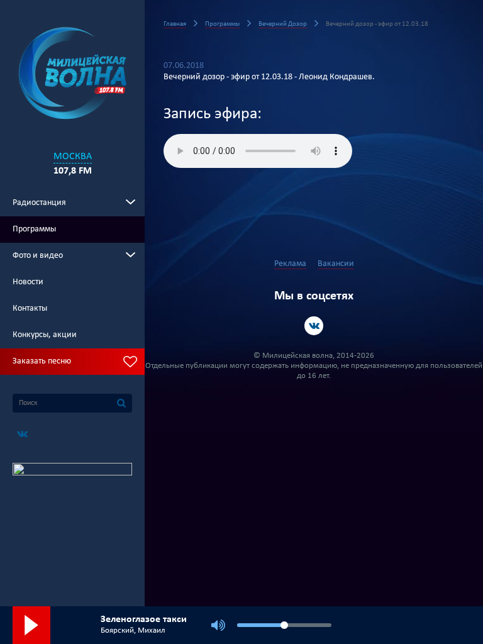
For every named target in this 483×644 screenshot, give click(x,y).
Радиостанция (39, 203)
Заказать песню (42, 361)
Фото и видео (38, 255)
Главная (175, 24)
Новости (28, 282)
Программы (34, 229)
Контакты (30, 308)
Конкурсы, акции (45, 335)
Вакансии (336, 264)
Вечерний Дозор (282, 24)
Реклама (290, 264)
